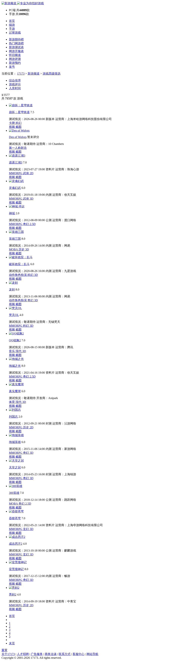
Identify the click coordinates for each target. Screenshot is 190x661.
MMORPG (16, 173)
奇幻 (26, 224)
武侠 (26, 173)
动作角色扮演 (18, 274)
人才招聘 (23, 654)
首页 (12, 20)
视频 (12, 126)
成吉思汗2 (15, 543)
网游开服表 (16, 51)
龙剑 (12, 289)
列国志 (13, 416)
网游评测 (15, 58)
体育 (12, 402)
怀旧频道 (15, 55)
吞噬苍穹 (15, 518)
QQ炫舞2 (15, 340)
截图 (19, 126)
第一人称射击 (18, 147)
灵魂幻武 (15, 187)
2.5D (33, 224)
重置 (4, 650)
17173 (20, 73)
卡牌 (12, 122)
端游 (12, 24)
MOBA (14, 249)
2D (31, 173)
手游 (12, 28)
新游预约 (15, 62)
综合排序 (15, 80)
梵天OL (14, 314)
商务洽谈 (51, 654)
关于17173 (8, 654)
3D (31, 198)
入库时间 (15, 88)
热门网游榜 (16, 43)
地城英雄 (15, 442)
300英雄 (14, 492)
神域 (12, 213)
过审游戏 (15, 32)
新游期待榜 (16, 39)
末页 (12, 643)
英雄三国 (15, 238)
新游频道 (34, 73)
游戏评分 (15, 84)
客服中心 (78, 654)
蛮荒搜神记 (16, 569)
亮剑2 (12, 594)
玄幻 (26, 529)
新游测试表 (16, 47)
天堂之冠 (15, 467)
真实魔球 (15, 391)
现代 (19, 351)
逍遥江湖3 (15, 162)
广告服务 (37, 654)
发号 (12, 66)
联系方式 (65, 654)
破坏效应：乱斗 (19, 264)
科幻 (19, 122)
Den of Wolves (18, 137)
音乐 (12, 351)
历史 (22, 249)
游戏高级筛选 (51, 73)
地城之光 (15, 365)
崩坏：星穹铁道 (19, 112)
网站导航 (92, 654)
